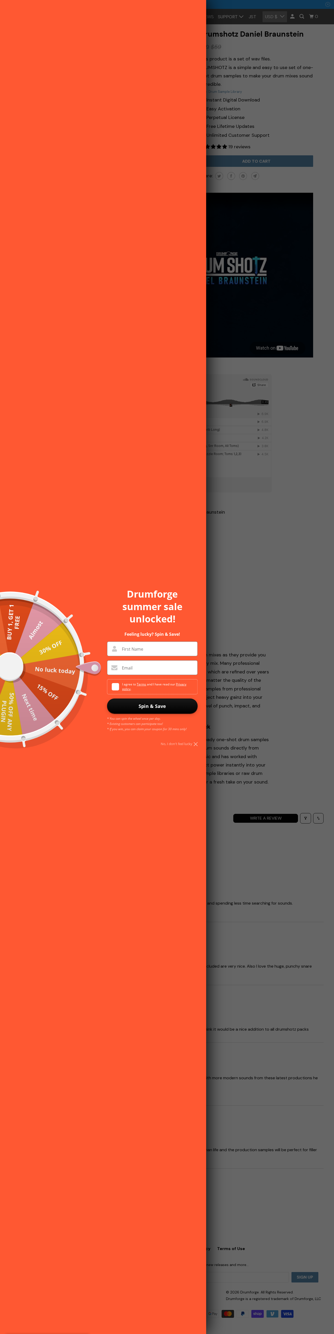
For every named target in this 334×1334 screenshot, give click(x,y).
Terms (141, 684)
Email (127, 668)
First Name (132, 649)
